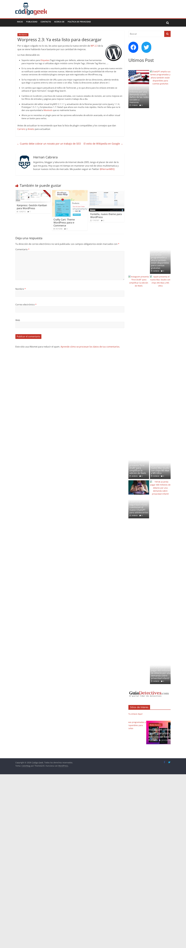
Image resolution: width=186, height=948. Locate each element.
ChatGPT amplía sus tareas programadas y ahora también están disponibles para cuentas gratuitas (160, 260)
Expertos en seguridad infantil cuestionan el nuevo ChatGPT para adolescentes (138, 507)
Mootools (48, 110)
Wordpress (23, 34)
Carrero (21, 129)
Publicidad (31, 21)
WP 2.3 (94, 45)
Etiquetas (45, 60)
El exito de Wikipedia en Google (103, 143)
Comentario (22, 249)
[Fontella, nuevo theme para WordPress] (106, 191)
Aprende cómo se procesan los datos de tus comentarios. (90, 346)
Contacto (46, 21)
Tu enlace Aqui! (135, 714)
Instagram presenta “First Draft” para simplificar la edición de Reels (137, 468)
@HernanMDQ (107, 169)
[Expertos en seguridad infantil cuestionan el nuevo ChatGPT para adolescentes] (138, 481)
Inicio (20, 21)
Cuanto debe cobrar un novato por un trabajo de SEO (49, 143)
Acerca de (59, 21)
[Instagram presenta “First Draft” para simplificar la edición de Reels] (138, 276)
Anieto (31, 129)
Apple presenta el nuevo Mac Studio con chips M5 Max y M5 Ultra (160, 469)
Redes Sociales (137, 725)
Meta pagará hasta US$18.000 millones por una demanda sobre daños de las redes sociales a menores (139, 94)
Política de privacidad (79, 21)
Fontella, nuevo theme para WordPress (106, 215)
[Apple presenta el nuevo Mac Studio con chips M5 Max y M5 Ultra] (160, 276)
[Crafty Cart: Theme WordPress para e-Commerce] (70, 191)
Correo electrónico (25, 304)
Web (17, 320)
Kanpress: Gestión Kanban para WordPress (32, 207)
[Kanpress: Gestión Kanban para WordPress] (33, 191)
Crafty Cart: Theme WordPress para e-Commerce (64, 222)
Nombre (20, 288)
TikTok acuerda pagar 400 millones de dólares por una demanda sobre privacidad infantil (161, 673)
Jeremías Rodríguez (151, 740)
